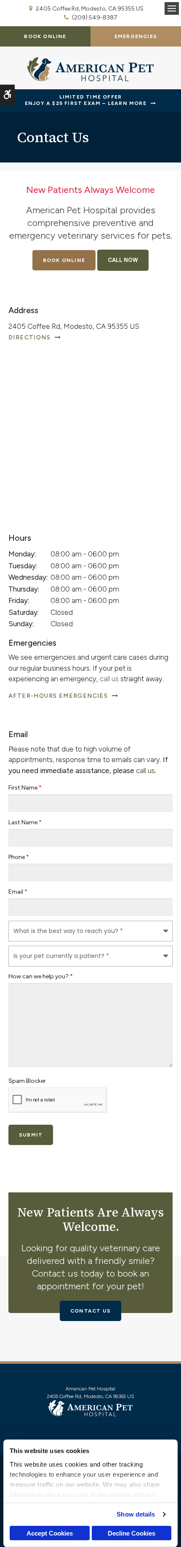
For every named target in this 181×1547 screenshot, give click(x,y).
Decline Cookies (131, 1533)
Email (17, 891)
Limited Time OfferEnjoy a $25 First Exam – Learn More (85, 100)
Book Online (45, 36)
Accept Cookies (50, 1533)
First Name (25, 787)
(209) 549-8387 (94, 17)
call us (109, 678)
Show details (136, 1514)
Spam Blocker (27, 1081)
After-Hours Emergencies (58, 695)
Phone (18, 857)
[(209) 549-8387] (123, 260)
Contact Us (90, 1311)
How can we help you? (40, 976)
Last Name (25, 822)
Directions (29, 337)
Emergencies (135, 36)
